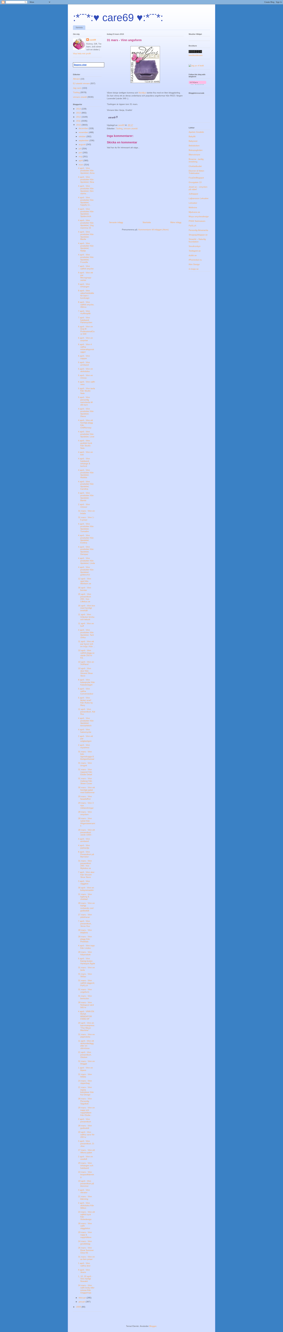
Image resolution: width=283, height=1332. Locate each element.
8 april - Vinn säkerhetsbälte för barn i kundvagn (86, 294)
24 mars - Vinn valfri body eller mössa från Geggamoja (86, 1289)
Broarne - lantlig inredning (196, 160)
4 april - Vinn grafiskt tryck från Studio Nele (85, 444)
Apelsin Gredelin (196, 132)
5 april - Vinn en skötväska (85, 370)
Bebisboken (194, 145)
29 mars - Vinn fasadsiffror (85, 797)
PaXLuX (192, 225)
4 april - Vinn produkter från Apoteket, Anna (86, 170)
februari (83, 1297)
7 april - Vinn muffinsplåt (84, 312)
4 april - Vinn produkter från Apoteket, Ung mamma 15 (86, 224)
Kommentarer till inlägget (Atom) (153, 229)
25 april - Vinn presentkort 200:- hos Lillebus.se (84, 598)
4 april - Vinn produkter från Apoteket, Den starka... (86, 189)
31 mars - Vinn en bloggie (86, 1062)
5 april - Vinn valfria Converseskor (85, 691)
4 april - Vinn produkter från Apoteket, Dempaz (86, 550)
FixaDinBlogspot (196, 178)
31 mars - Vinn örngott (85, 764)
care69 (92, 40)
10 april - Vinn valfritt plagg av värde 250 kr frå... (86, 654)
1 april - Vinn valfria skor (84, 1264)
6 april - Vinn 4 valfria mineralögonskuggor (86, 348)
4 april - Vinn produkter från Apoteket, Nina (86, 179)
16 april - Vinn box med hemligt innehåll (86, 608)
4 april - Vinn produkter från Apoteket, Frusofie (86, 258)
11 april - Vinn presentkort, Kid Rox (86, 711)
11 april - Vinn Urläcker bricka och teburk (86, 617)
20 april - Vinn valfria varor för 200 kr (86, 1134)
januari (82, 1301)
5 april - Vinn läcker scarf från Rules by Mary (85, 701)
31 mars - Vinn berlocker (85, 997)
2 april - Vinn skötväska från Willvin (86, 1205)
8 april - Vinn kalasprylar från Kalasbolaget (86, 682)
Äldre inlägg (175, 222)
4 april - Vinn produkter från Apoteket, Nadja (86, 247)
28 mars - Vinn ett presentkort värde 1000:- (86, 832)
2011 (78, 121)
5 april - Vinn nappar (84, 357)
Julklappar (193, 194)
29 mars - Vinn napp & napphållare (85, 1234)
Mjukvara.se (194, 212)
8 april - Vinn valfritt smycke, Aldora (86, 304)
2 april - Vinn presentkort (84, 1120)
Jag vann (77, 88)
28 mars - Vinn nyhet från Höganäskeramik (86, 822)
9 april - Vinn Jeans (84, 1271)
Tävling (119, 128)
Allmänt (76, 79)
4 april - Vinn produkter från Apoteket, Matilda (86, 474)
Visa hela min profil (82, 53)
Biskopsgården (196, 150)
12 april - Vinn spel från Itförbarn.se (84, 581)
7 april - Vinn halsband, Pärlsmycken (85, 320)
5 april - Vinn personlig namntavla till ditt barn (85, 401)
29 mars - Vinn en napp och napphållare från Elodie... (86, 1111)
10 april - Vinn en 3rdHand (86, 663)
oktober (82, 136)
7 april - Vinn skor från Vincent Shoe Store (86, 874)
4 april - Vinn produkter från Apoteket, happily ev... (86, 201)
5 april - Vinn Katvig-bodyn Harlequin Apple (86, 961)
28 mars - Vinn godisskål (85, 1126)
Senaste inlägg (116, 222)
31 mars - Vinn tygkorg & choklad (85, 896)
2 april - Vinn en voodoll (85, 1157)
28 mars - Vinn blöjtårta (85, 931)
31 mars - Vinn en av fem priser (86, 1258)
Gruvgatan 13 (195, 182)
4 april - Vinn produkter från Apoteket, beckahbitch (86, 722)
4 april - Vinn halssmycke (84, 730)
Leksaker (193, 203)
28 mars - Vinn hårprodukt (85, 953)
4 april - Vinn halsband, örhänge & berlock (84, 462)
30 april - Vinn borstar (84, 588)
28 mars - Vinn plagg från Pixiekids (85, 939)
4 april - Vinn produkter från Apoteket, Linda (86, 560)
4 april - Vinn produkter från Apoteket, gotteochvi (86, 571)
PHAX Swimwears (197, 221)
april (81, 160)
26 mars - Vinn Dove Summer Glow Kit (86, 1250)
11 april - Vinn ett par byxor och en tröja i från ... (86, 644)
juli (80, 148)
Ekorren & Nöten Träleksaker (196, 172)
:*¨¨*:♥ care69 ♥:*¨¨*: (118, 17)
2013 (79, 113)
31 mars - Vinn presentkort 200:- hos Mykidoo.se (85, 864)
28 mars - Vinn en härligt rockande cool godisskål (86, 907)
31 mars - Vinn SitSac (85, 975)
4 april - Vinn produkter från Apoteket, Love (86, 434)
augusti (82, 144)
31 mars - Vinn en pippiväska (86, 1035)
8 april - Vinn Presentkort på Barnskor (86, 854)
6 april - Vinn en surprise (85, 339)
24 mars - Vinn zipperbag (85, 1082)
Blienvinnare (194, 154)
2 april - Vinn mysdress (84, 746)
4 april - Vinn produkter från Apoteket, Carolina (86, 485)
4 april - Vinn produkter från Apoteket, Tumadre (86, 527)
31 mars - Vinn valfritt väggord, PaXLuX (86, 983)
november (84, 132)
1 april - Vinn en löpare (85, 1068)
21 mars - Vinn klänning (85, 1197)
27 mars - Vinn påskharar (85, 915)
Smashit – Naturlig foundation (197, 240)
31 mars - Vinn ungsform (85, 990)
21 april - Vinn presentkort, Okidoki (85, 1054)
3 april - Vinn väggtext (84, 882)
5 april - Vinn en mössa (85, 376)
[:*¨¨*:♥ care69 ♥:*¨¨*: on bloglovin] (197, 84)
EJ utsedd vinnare (81, 83)
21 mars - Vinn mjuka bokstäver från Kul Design (86, 1091)
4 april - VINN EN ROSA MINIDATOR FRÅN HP (86, 1015)
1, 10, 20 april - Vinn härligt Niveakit (85, 1278)
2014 (79, 109)
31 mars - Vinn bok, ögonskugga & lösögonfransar (86, 755)
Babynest (193, 141)
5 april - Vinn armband (84, 363)
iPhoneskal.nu (195, 260)
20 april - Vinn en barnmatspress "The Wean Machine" (86, 1026)
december (84, 128)
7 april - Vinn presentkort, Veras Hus (85, 923)
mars (81, 164)
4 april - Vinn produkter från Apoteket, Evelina (86, 539)
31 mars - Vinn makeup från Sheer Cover (85, 781)
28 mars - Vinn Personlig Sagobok (85, 1101)
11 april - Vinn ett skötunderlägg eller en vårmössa (86, 1044)
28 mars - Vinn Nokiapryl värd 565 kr (86, 1005)
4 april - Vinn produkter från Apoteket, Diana (86, 412)
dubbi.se (193, 255)
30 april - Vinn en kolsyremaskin (86, 888)
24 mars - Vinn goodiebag (85, 1242)
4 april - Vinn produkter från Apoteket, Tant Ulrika (86, 633)
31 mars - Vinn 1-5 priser (86, 518)
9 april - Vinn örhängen (84, 285)
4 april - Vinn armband (84, 840)
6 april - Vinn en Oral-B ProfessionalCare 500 (86, 330)
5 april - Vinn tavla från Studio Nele (86, 391)
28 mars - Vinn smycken (85, 813)
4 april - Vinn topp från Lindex (86, 946)
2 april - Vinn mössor (84, 505)
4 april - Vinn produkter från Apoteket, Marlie (86, 235)
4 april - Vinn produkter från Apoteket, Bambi (86, 496)
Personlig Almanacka (198, 230)
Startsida (79, 28)
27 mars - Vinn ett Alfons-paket (86, 1151)
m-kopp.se (194, 269)
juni (81, 152)
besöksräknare (196, 55)
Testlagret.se (195, 251)
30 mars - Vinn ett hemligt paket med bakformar (86, 790)
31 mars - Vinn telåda (85, 1075)
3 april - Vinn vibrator (84, 1191)
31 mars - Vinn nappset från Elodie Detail (85, 772)
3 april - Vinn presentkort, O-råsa (86, 1143)
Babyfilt (192, 136)
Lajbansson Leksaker (199, 198)
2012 (79, 117)
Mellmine (193, 207)
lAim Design (194, 264)
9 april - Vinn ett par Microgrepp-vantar (85, 276)
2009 (79, 1307)
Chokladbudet (195, 166)
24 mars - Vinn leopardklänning (86, 1174)
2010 (79, 125)
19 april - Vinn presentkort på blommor (86, 1183)
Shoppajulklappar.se (198, 235)
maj (81, 156)
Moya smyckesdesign (199, 216)
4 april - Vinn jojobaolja (84, 846)
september (84, 140)
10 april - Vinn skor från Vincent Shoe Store (85, 672)
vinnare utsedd (131, 128)
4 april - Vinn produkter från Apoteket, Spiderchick (86, 212)
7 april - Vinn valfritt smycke (86, 267)
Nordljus (143, 93)
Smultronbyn (194, 246)
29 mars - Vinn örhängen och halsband (85, 1165)
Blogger (152, 1326)
